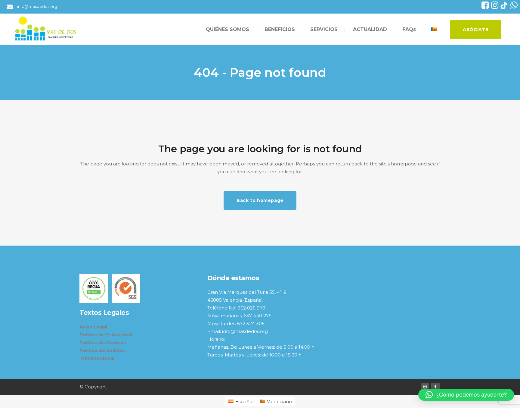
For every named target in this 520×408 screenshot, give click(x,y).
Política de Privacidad (105, 334)
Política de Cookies (102, 342)
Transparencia (97, 358)
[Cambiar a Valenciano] (434, 29)
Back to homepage (260, 200)
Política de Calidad (102, 350)
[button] (466, 395)
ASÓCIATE (475, 29)
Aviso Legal (93, 327)
